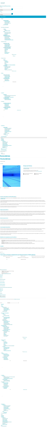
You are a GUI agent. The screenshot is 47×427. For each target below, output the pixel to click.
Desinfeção (5, 94)
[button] (1, 11)
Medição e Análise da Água (8, 99)
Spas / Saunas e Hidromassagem (5, 27)
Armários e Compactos (7, 75)
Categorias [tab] (2, 304)
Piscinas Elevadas (6, 20)
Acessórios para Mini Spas (8, 36)
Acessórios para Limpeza (7, 47)
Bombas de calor (6, 384)
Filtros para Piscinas (7, 78)
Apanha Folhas (6, 49)
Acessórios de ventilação (7, 103)
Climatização (2, 101)
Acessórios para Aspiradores (8, 46)
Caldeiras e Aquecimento (7, 107)
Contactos (2, 139)
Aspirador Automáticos (7, 44)
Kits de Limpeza (6, 53)
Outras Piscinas (5, 310)
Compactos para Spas (7, 38)
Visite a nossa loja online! (39, 171)
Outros (3, 411)
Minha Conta (1, 290)
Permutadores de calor (7, 106)
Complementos (6, 61)
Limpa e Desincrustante (7, 67)
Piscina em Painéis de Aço (7, 309)
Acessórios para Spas (7, 35)
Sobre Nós (1, 276)
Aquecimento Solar (6, 383)
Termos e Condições (5, 143)
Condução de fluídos (6, 407)
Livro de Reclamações (5, 146)
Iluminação (6, 132)
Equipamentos (2, 125)
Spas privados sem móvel (8, 33)
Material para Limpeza (3, 41)
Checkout (1, 293)
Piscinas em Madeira (7, 22)
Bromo (3, 340)
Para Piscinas (5, 127)
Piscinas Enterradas (6, 24)
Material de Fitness (6, 410)
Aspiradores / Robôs (6, 43)
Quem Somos (4, 141)
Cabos (4, 333)
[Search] (12, 9)
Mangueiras (6, 51)
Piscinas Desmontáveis (7, 21)
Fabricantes (2, 138)
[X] (44, 4)
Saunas (4, 314)
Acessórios (6, 60)
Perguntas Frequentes (5, 144)
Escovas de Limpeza (7, 52)
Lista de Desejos (3, 3)
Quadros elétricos (6, 358)
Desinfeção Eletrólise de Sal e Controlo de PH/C (10, 95)
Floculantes (5, 65)
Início (1, 414)
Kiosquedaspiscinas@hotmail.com (7, 273)
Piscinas (2, 18)
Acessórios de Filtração (7, 76)
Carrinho (1, 291)
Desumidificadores (7, 105)
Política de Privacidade (2, 279)
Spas (4, 31)
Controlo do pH (6, 62)
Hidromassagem (4, 319)
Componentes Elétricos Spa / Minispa (8, 324)
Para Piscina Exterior (7, 130)
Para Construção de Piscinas (8, 131)
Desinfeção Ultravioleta (7, 96)
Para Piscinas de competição (8, 128)
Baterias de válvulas (7, 77)
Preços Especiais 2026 (3, 136)
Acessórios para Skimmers (8, 48)
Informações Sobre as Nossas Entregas (7, 145)
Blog (1, 148)
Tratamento (2, 375)
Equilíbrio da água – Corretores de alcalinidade (9, 345)
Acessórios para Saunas (7, 30)
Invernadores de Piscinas (7, 66)
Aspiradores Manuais (6, 328)
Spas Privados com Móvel (8, 32)
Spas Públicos (5, 318)
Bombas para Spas (7, 37)
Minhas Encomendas (5, 424)
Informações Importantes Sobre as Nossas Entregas (6, 287)
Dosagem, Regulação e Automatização (8, 378)
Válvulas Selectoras (7, 80)
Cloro (5, 63)
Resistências (5, 388)
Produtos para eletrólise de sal (7, 350)
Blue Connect (5, 412)
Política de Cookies (5, 419)
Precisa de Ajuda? (3, 2)
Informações (2, 140)
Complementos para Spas (7, 323)
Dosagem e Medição (5, 379)
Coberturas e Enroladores (7, 406)
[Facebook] (45, 4)
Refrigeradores (5, 387)
